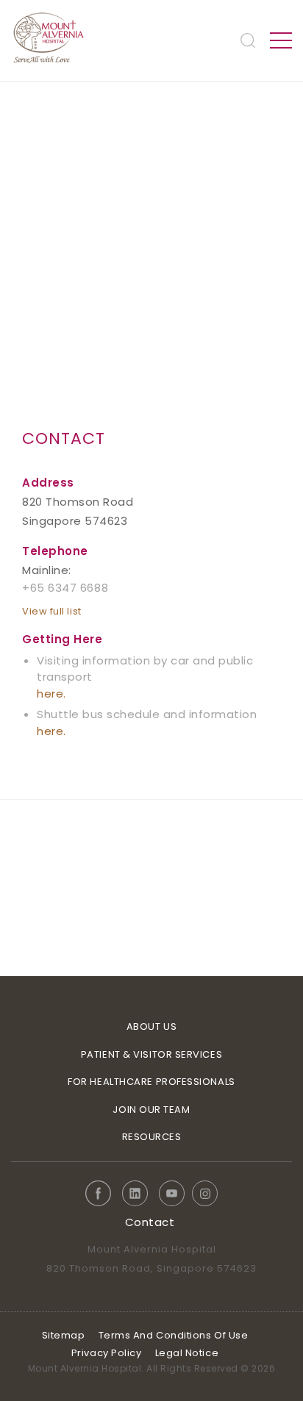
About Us (151, 1026)
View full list (52, 611)
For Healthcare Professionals (151, 1081)
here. (51, 693)
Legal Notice (187, 1353)
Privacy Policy (106, 1353)
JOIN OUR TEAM (151, 1109)
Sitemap (63, 1335)
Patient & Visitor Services (151, 1054)
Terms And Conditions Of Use (174, 1335)
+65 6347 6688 (65, 587)
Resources (152, 1137)
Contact (150, 1222)
